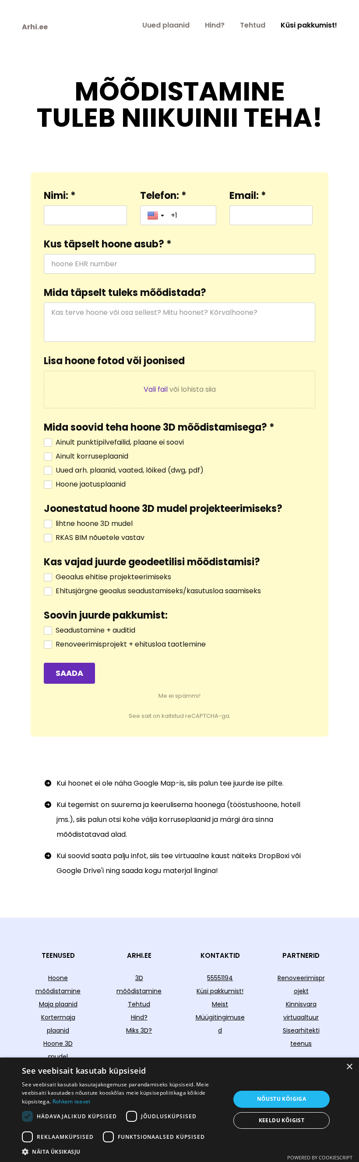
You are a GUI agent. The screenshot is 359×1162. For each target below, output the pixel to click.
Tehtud (252, 25)
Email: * (247, 196)
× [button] (349, 1067)
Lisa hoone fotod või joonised (114, 361)
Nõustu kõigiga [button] (281, 1099)
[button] (123, 1151)
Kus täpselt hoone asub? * (108, 244)
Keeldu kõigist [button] (282, 1120)
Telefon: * (163, 196)
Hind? (215, 25)
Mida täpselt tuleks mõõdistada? (125, 293)
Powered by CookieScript (319, 1157)
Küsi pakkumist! (309, 25)
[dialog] (179, 1110)
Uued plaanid (166, 25)
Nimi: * (60, 196)
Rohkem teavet (72, 1101)
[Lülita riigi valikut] (156, 215)
